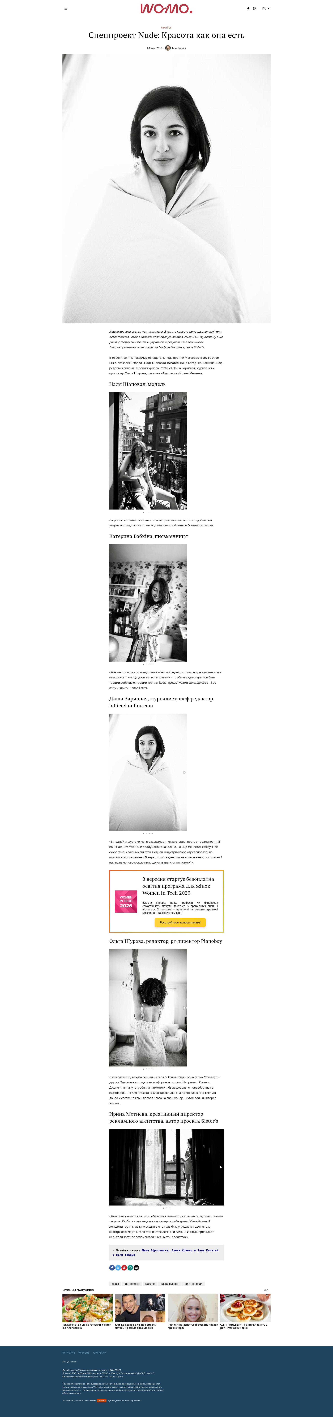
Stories (166, 27)
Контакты (68, 1353)
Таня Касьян (179, 48)
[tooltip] (248, 8)
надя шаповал (193, 1284)
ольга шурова (169, 1284)
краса (115, 1284)
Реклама (83, 1353)
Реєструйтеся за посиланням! (180, 922)
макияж (150, 1284)
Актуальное (69, 1361)
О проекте (99, 1353)
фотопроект (132, 1284)
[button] (267, 8)
